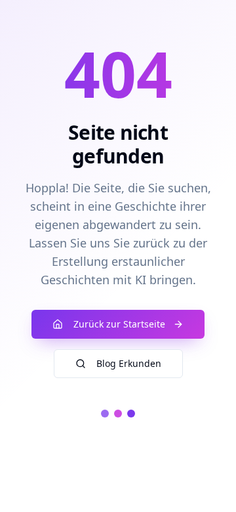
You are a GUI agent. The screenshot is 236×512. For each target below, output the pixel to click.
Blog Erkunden (128, 363)
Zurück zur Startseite (119, 324)
